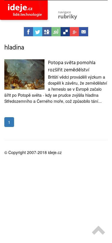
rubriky (67, 15)
